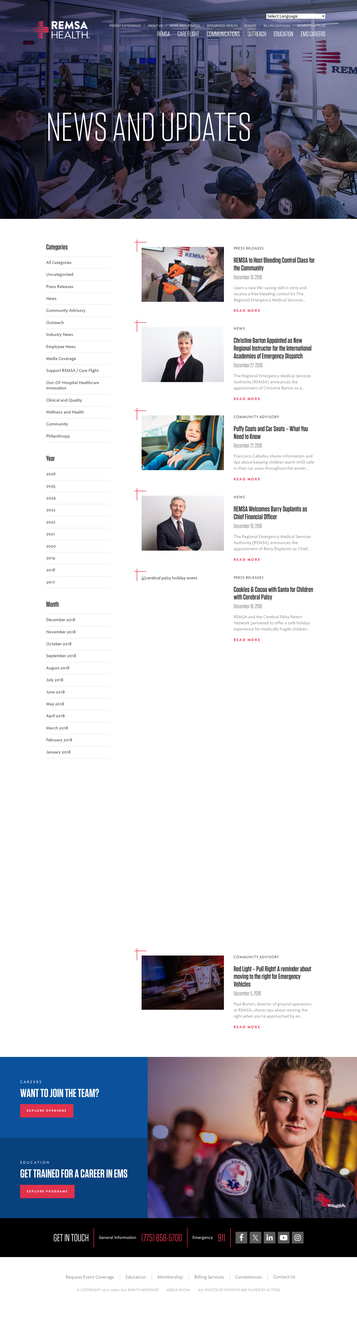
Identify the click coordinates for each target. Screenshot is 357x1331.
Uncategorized (59, 274)
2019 (50, 558)
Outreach (256, 34)
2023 (50, 510)
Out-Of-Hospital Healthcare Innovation (72, 385)
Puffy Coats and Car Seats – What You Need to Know (271, 432)
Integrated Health (222, 25)
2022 (50, 522)
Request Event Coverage (90, 1277)
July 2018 (54, 680)
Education (283, 34)
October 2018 (59, 644)
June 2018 (55, 692)
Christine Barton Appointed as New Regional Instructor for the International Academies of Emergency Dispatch (273, 348)
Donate (250, 25)
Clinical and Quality (64, 400)
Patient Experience (125, 25)
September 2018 (61, 655)
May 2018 (55, 704)
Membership (170, 1277)
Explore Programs (47, 1191)
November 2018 (61, 632)
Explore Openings (47, 1110)
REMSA (163, 34)
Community (57, 424)
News (51, 298)
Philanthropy (58, 436)
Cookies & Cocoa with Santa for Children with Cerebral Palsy (273, 593)
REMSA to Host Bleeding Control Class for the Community (274, 264)
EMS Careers (313, 34)
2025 (50, 486)
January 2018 (58, 752)
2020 (51, 546)
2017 (50, 582)
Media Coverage (61, 358)
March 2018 (57, 728)
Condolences (248, 1277)
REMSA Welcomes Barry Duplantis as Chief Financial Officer (270, 512)
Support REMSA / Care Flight (72, 370)
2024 (51, 498)
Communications (223, 34)
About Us (155, 25)
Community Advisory (65, 310)
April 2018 (55, 716)
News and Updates (185, 25)
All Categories (59, 262)
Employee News (61, 346)
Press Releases (59, 286)
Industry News (59, 334)
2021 (50, 534)
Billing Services (277, 25)
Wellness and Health (65, 412)
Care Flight (188, 34)
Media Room (178, 1290)
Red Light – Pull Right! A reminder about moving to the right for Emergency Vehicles (272, 976)
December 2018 (60, 619)
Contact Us (284, 1276)
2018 (50, 570)
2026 (51, 474)
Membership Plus (311, 25)
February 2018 (59, 740)
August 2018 (57, 668)
